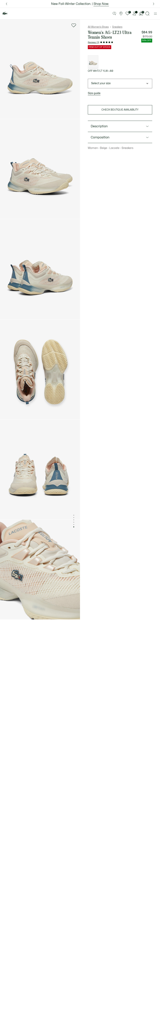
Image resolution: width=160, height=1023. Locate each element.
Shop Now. (101, 3)
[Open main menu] (155, 14)
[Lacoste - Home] (5, 13)
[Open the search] (147, 13)
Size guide (94, 93)
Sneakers (117, 27)
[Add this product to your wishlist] (73, 25)
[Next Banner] (153, 4)
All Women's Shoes (98, 27)
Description (99, 126)
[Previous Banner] (6, 4)
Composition (100, 137)
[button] (114, 13)
